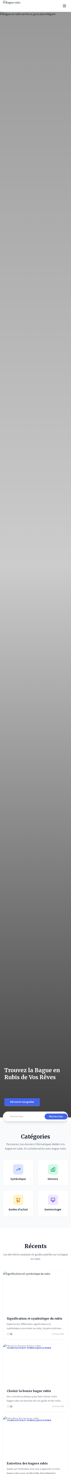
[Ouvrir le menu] (64, 6)
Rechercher (56, 1116)
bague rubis (59, 1149)
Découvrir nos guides (22, 1102)
